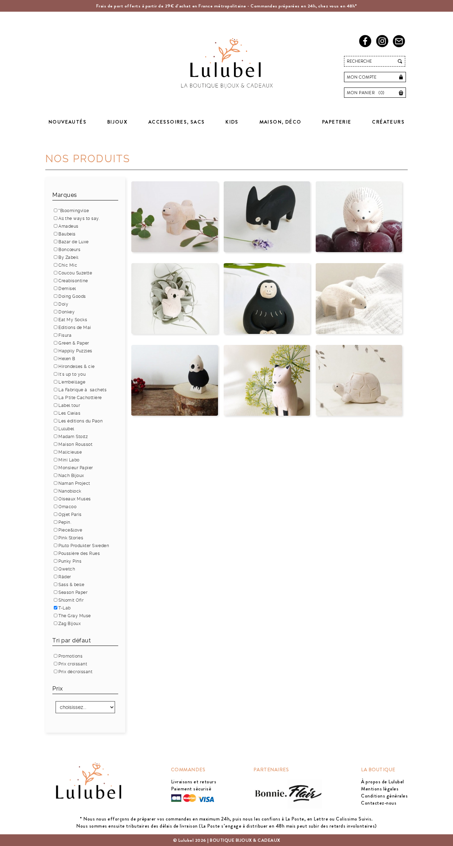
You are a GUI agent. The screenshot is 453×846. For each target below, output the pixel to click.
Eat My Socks (72, 319)
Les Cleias (69, 413)
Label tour (69, 405)
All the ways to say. (78, 218)
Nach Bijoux (71, 475)
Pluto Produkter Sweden (83, 545)
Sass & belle (71, 584)
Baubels (67, 234)
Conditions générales (384, 795)
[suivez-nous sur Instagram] (383, 46)
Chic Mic (67, 265)
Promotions (70, 656)
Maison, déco (280, 121)
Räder (64, 576)
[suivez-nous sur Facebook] (366, 46)
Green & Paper (73, 343)
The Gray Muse (74, 615)
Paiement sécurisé (191, 788)
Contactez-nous (378, 802)
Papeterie (336, 121)
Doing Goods (72, 296)
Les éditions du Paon (80, 421)
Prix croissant (72, 664)
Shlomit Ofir (71, 600)
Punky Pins (69, 561)
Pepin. (64, 522)
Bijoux (117, 121)
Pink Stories (70, 537)
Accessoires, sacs (176, 121)
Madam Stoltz (73, 436)
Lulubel (66, 428)
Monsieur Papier (75, 467)
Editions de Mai (74, 327)
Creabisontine (73, 280)
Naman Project (74, 483)
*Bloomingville (73, 210)
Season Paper (72, 592)
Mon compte (362, 77)
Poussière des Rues (79, 553)
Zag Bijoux (69, 623)
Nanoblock (69, 491)
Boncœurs (69, 249)
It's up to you (72, 374)
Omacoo (67, 506)
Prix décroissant (75, 671)
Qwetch (66, 569)
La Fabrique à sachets (82, 389)
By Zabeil (68, 257)
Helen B (66, 358)
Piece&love (70, 530)
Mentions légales (379, 788)
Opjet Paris (70, 514)
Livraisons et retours (194, 781)
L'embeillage (71, 382)
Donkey (66, 312)
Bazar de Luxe (73, 241)
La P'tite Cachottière (80, 397)
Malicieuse (70, 452)
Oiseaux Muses (74, 498)
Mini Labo (69, 460)
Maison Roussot (75, 444)
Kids (232, 121)
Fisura (64, 335)
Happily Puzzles (75, 350)
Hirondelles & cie (76, 366)
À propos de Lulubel (382, 781)
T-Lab (64, 608)
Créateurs (388, 121)
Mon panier (366, 93)
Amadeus (68, 226)
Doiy (63, 304)
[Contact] (400, 46)
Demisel (67, 288)
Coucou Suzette (75, 273)
